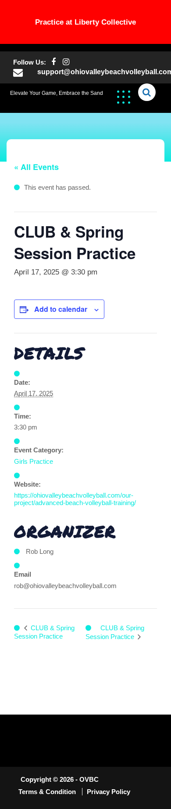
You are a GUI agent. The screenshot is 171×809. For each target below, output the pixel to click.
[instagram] (66, 62)
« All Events (36, 167)
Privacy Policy (108, 791)
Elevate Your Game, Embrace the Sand (56, 93)
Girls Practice (33, 461)
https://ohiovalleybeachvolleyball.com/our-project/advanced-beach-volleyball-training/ (75, 498)
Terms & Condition (48, 791)
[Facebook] (53, 62)
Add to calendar (60, 309)
